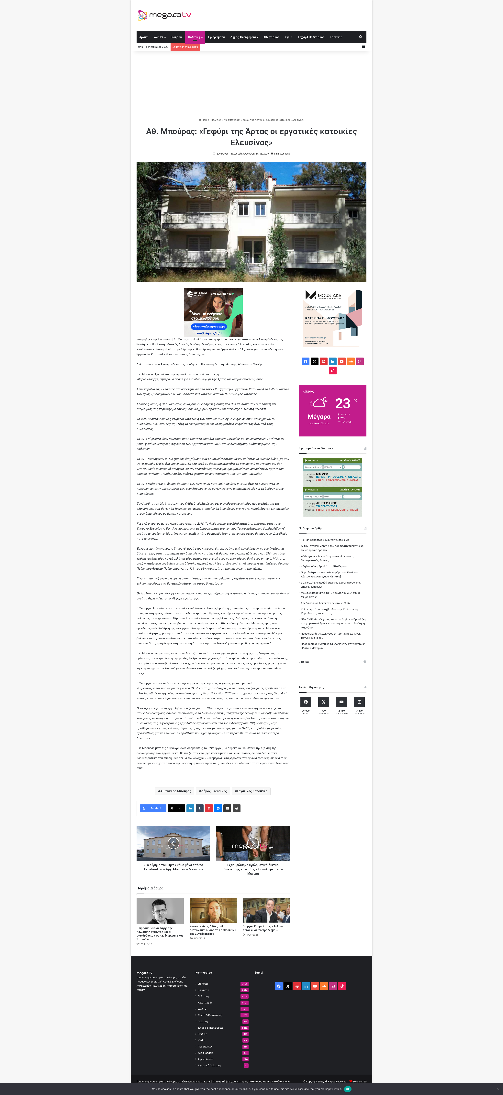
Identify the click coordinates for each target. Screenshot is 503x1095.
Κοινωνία (336, 37)
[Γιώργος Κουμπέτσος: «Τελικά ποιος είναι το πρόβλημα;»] (266, 910)
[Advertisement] (251, 84)
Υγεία (288, 37)
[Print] (236, 808)
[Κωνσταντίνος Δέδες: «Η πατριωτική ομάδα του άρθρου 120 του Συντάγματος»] (213, 910)
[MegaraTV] (166, 15)
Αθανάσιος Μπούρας (175, 791)
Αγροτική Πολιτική (209, 1065)
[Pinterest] (209, 808)
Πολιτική (194, 37)
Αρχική (143, 37)
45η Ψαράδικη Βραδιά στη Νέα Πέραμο (324, 566)
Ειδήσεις (177, 37)
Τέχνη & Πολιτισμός (311, 37)
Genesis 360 (359, 1081)
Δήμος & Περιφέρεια (210, 1027)
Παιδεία (202, 1034)
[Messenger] (218, 808)
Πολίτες (203, 1021)
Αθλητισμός (271, 37)
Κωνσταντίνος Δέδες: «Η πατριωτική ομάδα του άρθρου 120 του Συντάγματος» (213, 930)
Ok (348, 1088)
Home (205, 119)
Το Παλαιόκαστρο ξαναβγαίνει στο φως (325, 539)
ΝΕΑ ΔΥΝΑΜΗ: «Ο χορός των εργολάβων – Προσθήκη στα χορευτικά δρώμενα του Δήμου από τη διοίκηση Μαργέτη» (333, 623)
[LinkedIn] (190, 808)
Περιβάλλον (205, 1046)
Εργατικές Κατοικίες (252, 791)
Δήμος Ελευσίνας (214, 791)
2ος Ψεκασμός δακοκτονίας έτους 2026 (325, 603)
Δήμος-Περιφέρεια (243, 37)
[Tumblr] (200, 808)
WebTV (158, 37)
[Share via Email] (227, 808)
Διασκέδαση (205, 1052)
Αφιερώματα (216, 37)
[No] (498, 1089)
